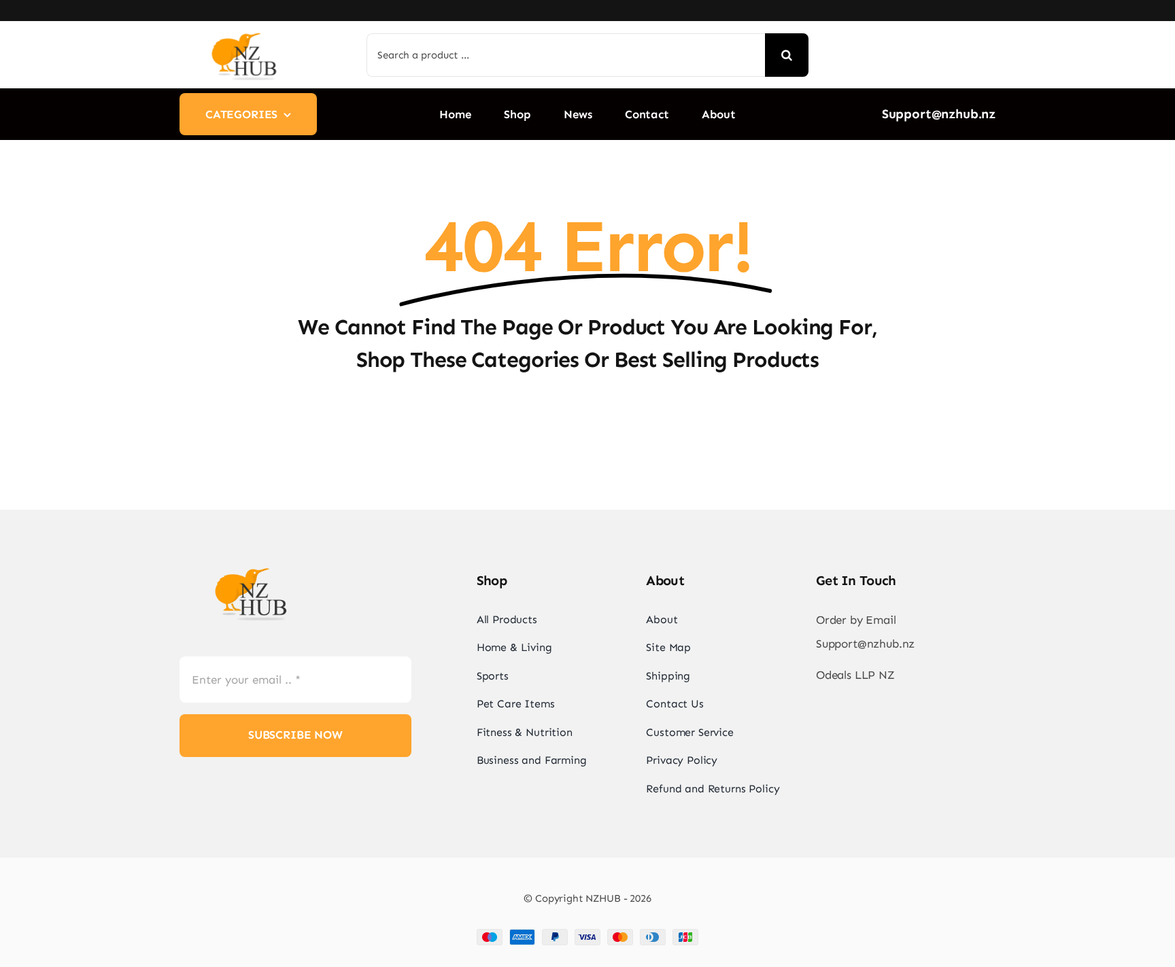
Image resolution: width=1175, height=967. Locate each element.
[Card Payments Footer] (587, 934)
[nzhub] (244, 34)
